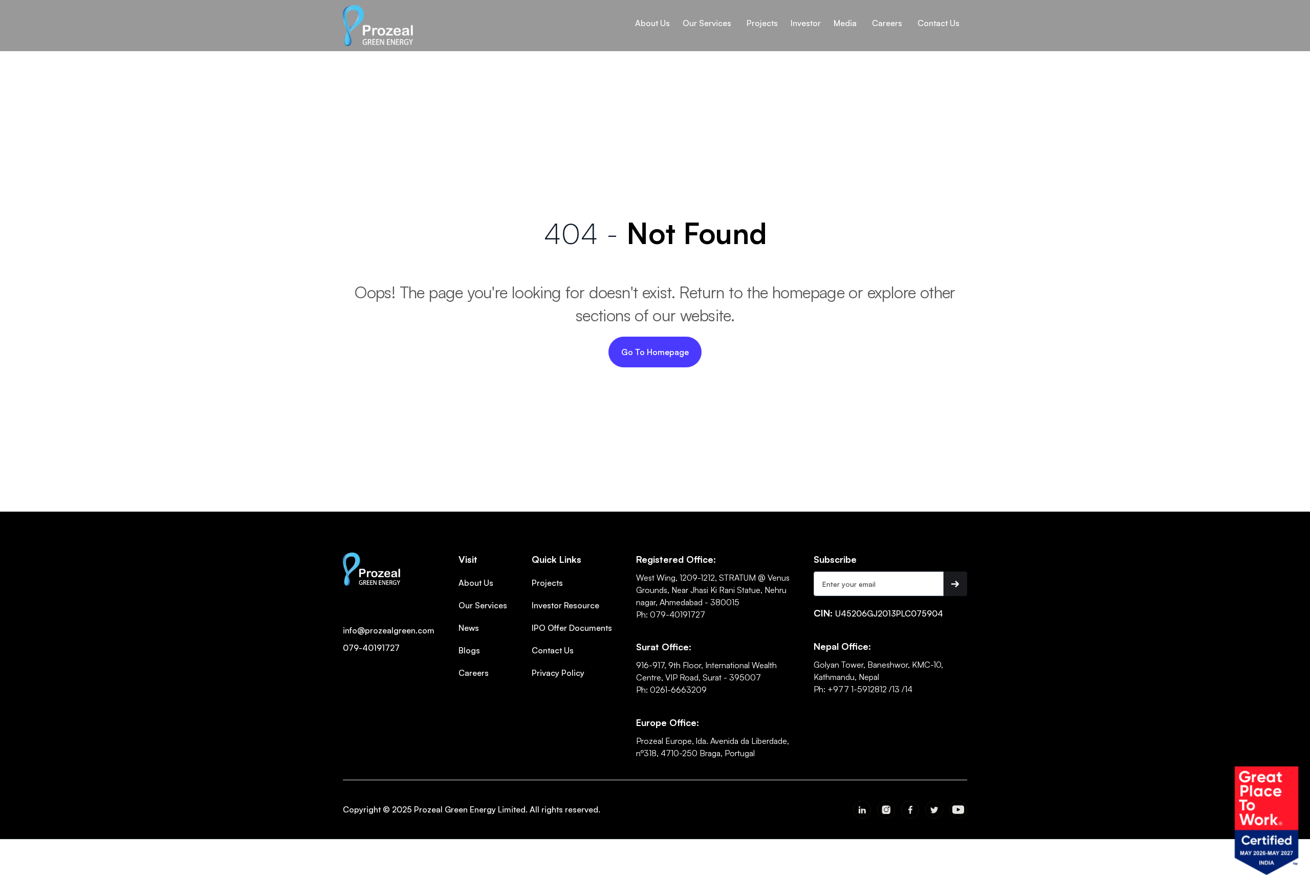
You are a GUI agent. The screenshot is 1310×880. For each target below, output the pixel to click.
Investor (806, 23)
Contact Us (553, 650)
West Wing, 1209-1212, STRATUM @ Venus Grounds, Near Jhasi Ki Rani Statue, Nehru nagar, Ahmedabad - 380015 (713, 590)
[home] (378, 25)
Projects (547, 583)
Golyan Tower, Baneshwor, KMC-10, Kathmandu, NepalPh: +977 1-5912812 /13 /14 (878, 676)
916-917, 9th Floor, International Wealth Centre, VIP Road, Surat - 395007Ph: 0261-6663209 (706, 677)
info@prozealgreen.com (388, 630)
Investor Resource (565, 605)
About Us (652, 23)
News (468, 628)
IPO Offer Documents (572, 628)
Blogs (469, 650)
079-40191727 (371, 648)
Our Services (482, 605)
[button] (652, 23)
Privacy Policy (558, 673)
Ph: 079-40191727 (670, 614)
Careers (473, 673)
